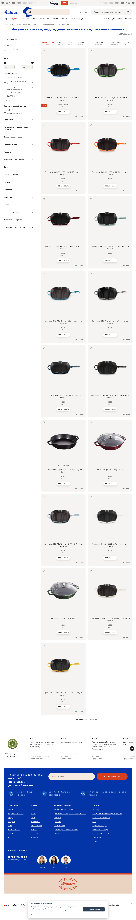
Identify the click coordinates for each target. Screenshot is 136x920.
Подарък (128, 19)
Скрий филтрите (12, 39)
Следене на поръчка (100, 834)
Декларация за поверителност (66, 830)
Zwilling (34, 830)
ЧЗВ (94, 822)
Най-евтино (60, 43)
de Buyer (34, 834)
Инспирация (109, 19)
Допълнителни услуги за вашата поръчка (70, 814)
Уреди (10, 818)
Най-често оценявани (82, 43)
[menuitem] (7, 19)
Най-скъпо (70, 43)
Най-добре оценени (99, 43)
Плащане (57, 818)
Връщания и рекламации (63, 810)
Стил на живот (14, 830)
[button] (86, 43)
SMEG (33, 818)
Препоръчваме (47, 42)
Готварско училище (100, 830)
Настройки (35, 915)
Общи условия (59, 826)
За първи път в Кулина (101, 818)
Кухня (10, 810)
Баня (10, 826)
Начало (11, 834)
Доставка (57, 822)
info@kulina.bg (17, 856)
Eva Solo (34, 838)
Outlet (10, 838)
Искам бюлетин (112, 776)
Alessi (33, 814)
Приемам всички (94, 909)
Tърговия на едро (99, 826)
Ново (119, 19)
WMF (33, 810)
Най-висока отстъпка (115, 43)
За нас (94, 841)
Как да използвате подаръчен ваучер (107, 814)
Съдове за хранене (15, 814)
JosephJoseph (36, 826)
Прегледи (96, 810)
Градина (11, 822)
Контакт (57, 834)
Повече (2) (7, 100)
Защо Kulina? (97, 838)
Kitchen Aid (35, 822)
